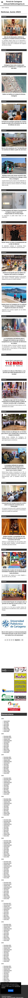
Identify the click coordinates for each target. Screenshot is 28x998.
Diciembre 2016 (7, 924)
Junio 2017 (6, 912)
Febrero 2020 (7, 855)
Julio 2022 (6, 806)
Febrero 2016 (7, 938)
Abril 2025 (6, 747)
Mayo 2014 (6, 976)
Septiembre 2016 (8, 928)
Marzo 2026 (6, 728)
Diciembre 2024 (7, 757)
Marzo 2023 (6, 791)
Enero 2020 (6, 856)
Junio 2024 (6, 765)
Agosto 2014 (7, 972)
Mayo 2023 (6, 788)
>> (22, 640)
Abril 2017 (6, 915)
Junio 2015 (6, 954)
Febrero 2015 (7, 959)
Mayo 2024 (6, 767)
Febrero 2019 (7, 876)
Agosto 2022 (7, 804)
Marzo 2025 (6, 749)
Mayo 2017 (6, 913)
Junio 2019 (6, 870)
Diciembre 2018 (7, 882)
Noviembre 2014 (7, 967)
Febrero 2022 (7, 813)
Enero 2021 (6, 835)
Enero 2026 (6, 731)
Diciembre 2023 (7, 778)
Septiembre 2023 (8, 782)
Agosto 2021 (7, 825)
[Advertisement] (12, 656)
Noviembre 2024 (7, 758)
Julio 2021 (6, 827)
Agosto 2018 (7, 888)
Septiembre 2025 (8, 740)
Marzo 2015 (6, 958)
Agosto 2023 (7, 783)
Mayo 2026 (6, 725)
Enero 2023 (6, 794)
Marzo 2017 (6, 916)
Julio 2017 (6, 910)
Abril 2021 (6, 831)
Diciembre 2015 (7, 945)
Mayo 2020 (6, 850)
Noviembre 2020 (7, 842)
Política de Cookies (19, 997)
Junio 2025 (6, 744)
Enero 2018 (6, 898)
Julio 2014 (6, 973)
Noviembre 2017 (7, 904)
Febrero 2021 (7, 834)
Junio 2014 (6, 974)
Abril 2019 (6, 873)
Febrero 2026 (7, 729)
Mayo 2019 (6, 871)
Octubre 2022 (7, 801)
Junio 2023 (6, 786)
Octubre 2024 (7, 760)
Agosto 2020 (7, 846)
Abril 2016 (6, 936)
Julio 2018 (6, 889)
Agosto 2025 (7, 742)
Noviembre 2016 (7, 925)
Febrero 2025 (7, 750)
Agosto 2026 (7, 721)
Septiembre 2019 (8, 866)
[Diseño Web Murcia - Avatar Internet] (11, 996)
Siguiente (17, 640)
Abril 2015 (6, 956)
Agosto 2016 (7, 930)
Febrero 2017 (7, 917)
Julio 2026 (6, 722)
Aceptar (11, 990)
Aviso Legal (4, 997)
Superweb (9, 996)
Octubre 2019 (7, 864)
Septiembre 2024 (8, 761)
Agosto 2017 (7, 909)
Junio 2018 (6, 891)
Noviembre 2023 (7, 779)
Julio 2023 (6, 785)
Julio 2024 (6, 764)
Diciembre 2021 (7, 819)
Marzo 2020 (6, 853)
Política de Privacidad (11, 997)
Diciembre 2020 (7, 840)
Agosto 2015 (7, 951)
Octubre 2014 (7, 969)
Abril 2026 (6, 726)
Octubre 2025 (7, 739)
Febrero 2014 (7, 980)
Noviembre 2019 (7, 863)
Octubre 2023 (7, 781)
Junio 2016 (6, 933)
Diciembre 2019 (7, 861)
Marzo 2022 (6, 812)
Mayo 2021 (6, 830)
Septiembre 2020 (8, 845)
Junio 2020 (6, 849)
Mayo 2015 (6, 955)
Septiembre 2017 (8, 907)
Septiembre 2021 (8, 824)
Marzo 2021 (6, 832)
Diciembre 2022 (7, 798)
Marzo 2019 (6, 874)
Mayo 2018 (6, 892)
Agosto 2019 (7, 867)
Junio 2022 (6, 807)
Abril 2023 (6, 789)
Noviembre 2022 (7, 800)
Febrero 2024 (7, 771)
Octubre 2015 (7, 948)
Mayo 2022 (6, 809)
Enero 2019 (6, 877)
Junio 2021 (6, 828)
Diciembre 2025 (7, 736)
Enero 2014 (6, 982)
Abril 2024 (6, 768)
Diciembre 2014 (7, 966)
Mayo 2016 (6, 934)
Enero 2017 (6, 919)
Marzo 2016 (6, 937)
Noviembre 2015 (7, 946)
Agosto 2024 (7, 762)
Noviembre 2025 (7, 737)
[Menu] (1, 2)
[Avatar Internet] (20, 692)
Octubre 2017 (7, 906)
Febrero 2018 (7, 897)
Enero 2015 (6, 961)
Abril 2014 (6, 977)
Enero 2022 (6, 814)
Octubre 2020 (7, 843)
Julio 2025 (6, 743)
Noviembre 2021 (7, 821)
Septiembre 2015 (8, 949)
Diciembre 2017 (7, 903)
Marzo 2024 (6, 770)
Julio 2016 (6, 931)
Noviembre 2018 (7, 884)
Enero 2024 (6, 773)
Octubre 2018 (7, 885)
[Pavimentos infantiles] (7, 700)
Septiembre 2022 (8, 803)
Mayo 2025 (6, 746)
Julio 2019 (6, 868)
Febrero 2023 (7, 792)
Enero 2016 (6, 940)
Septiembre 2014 (8, 970)
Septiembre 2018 (8, 886)
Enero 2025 (6, 752)
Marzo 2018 (6, 895)
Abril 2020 (6, 852)
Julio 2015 (6, 952)
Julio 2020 (6, 848)
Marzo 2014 (6, 979)
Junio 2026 (6, 724)
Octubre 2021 (7, 822)
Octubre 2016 (7, 927)
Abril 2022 (6, 810)
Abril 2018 (6, 894)
